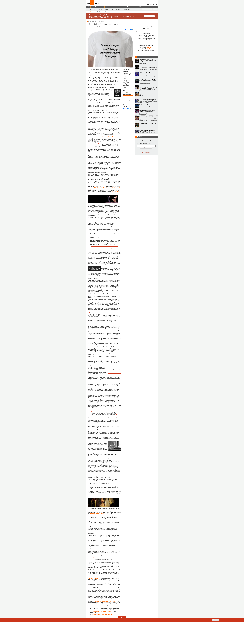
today (88, 7)
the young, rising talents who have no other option (105, 601)
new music (93, 7)
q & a (106, 9)
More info (76, 620)
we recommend (126, 9)
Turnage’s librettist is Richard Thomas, (110, 136)
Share (125, 108)
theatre (112, 7)
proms (111, 9)
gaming (135, 7)
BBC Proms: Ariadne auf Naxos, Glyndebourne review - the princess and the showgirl (148, 67)
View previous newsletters (146, 152)
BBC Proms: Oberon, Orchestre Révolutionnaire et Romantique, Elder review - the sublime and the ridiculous (148, 87)
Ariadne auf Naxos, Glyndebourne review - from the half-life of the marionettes (148, 100)
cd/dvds (140, 7)
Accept (208, 619)
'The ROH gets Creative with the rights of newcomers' (101, 611)
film (103, 7)
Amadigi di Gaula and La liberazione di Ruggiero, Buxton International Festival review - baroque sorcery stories (147, 111)
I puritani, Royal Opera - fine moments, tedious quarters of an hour (147, 131)
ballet (123, 104)
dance (122, 7)
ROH (128, 104)
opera (99, 7)
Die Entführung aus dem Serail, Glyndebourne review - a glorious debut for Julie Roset (148, 94)
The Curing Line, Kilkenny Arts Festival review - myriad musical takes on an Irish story (147, 80)
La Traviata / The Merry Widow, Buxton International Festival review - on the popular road (148, 118)
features (95, 9)
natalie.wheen (92, 28)
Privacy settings (122, 617)
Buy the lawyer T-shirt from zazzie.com (98, 615)
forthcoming (97, 513)
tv (131, 7)
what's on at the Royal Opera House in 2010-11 (102, 614)
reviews (89, 9)
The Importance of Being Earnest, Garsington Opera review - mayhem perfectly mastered (148, 105)
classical (107, 7)
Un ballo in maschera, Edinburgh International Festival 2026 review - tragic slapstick (147, 60)
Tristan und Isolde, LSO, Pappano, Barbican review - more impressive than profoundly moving (148, 125)
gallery (101, 9)
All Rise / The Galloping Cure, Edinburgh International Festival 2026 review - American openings (147, 74)
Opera (91, 11)
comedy (117, 7)
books (145, 7)
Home (88, 11)
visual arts (127, 7)
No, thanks (215, 619)
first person (118, 9)
